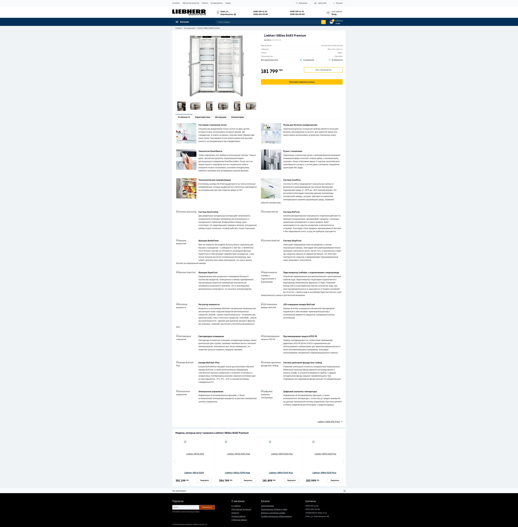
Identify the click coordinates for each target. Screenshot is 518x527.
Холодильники (267, 506)
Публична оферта (239, 520)
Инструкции (220, 117)
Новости (205, 3)
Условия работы (217, 3)
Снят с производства (323, 70)
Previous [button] (177, 106)
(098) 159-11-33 (260, 11)
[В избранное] (336, 60)
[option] (181, 106)
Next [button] (255, 106)
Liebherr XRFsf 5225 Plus (324, 472)
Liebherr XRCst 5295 (194, 472)
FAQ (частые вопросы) (191, 3)
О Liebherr (176, 3)
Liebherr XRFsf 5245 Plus (281, 472)
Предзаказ (204, 480)
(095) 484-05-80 (260, 14)
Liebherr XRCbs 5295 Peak (237, 472)
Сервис (228, 3)
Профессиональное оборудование (276, 516)
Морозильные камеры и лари (274, 509)
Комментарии (237, 117)
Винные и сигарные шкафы (273, 513)
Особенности (184, 117)
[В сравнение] (307, 60)
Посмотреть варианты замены (302, 82)
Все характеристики (269, 60)
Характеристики (202, 117)
